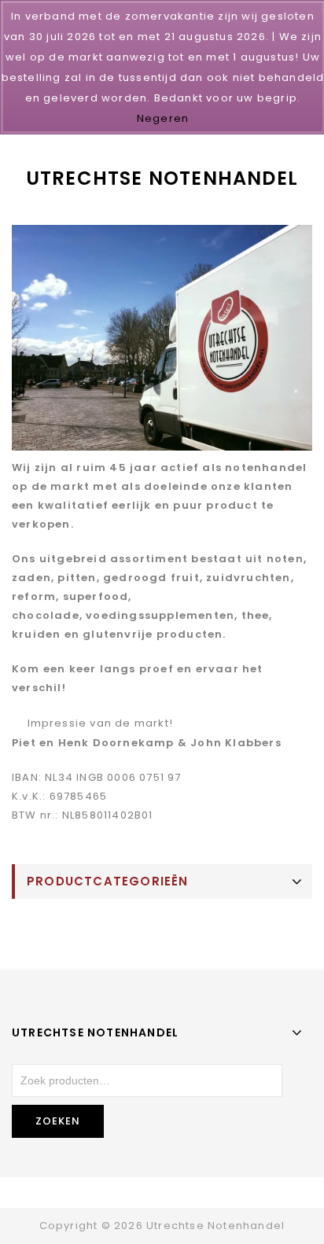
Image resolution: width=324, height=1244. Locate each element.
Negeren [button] (163, 118)
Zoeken (57, 1120)
